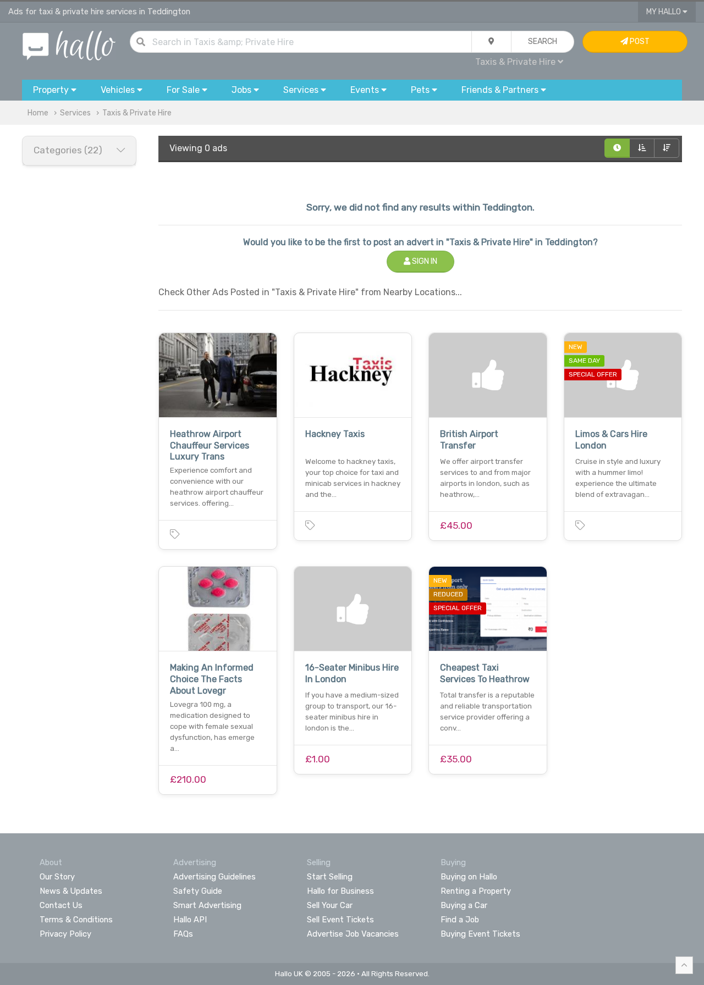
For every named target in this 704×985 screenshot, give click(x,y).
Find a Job (460, 920)
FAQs (183, 934)
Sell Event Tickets (340, 920)
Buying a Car (464, 905)
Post (639, 41)
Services (75, 113)
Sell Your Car (330, 905)
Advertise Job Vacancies (353, 934)
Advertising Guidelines (214, 877)
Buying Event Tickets (480, 934)
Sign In (423, 261)
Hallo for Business (340, 891)
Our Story (57, 877)
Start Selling (330, 877)
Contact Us (61, 905)
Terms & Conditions (76, 920)
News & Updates (71, 891)
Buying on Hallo (469, 877)
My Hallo (664, 11)
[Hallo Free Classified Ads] (69, 45)
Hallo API (190, 920)
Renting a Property (476, 891)
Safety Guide (197, 891)
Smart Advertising (207, 905)
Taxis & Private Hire (137, 113)
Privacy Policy (65, 934)
